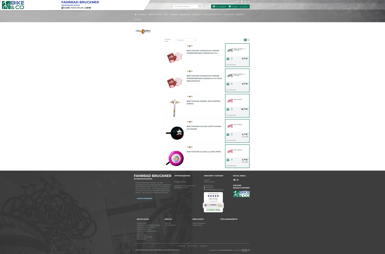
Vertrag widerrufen (144, 198)
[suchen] (200, 6)
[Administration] (249, 250)
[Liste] (245, 40)
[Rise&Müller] (77, 7)
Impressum (140, 233)
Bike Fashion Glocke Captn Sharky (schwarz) (204, 127)
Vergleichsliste (197, 225)
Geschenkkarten (170, 225)
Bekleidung (185, 14)
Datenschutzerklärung (144, 237)
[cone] (88, 7)
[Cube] (66, 7)
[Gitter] (248, 40)
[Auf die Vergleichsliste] (228, 59)
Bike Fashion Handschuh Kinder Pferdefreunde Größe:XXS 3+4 (203, 52)
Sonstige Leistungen (212, 14)
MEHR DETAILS (237, 65)
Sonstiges (196, 14)
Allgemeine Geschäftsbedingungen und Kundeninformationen (148, 226)
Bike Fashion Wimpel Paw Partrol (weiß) (204, 102)
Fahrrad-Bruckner (227, 250)
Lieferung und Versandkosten (146, 231)
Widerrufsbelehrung (143, 229)
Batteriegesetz (141, 235)
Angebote (240, 14)
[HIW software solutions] (245, 250)
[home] (135, 14)
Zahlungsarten (142, 239)
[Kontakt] (249, 1)
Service (138, 20)
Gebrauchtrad (155, 14)
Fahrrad (142, 14)
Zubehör (174, 14)
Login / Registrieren (198, 223)
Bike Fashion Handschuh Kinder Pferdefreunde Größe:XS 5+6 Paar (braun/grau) (204, 78)
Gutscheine (228, 14)
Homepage (181, 246)
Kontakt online (142, 223)
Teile (166, 14)
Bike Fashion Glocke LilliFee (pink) (204, 152)
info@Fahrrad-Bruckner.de (214, 189)
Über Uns (168, 223)
